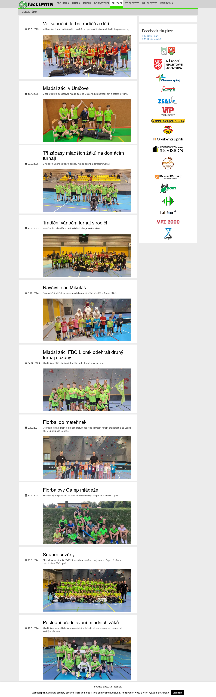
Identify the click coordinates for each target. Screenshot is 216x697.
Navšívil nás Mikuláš (64, 287)
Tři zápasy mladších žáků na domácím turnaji (83, 155)
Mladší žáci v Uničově (66, 88)
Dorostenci (101, 3)
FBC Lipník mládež (151, 39)
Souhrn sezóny (59, 554)
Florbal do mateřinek (64, 421)
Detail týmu (29, 11)
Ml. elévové (149, 3)
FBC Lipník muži (150, 35)
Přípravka (166, 3)
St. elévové (132, 3)
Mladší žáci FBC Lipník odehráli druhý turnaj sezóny (83, 354)
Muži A (76, 3)
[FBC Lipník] (36, 3)
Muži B (87, 3)
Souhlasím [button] (177, 692)
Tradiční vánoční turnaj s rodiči (75, 222)
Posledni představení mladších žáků (81, 622)
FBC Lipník (63, 3)
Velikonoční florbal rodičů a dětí (76, 23)
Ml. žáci (117, 3)
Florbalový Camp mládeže (70, 489)
